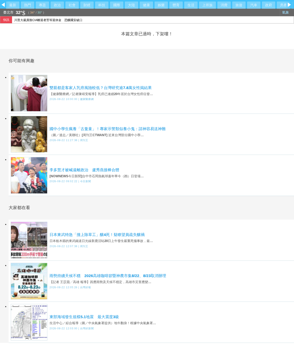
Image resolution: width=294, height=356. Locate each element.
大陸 (131, 5)
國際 (116, 5)
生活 (190, 5)
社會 (72, 5)
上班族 (207, 5)
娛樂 (161, 5)
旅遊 (238, 5)
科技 (101, 5)
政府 (268, 5)
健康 (146, 5)
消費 (224, 5)
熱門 (27, 5)
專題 (42, 5)
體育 (176, 5)
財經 (87, 5)
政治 (57, 5)
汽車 (253, 5)
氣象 (286, 12)
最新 (12, 5)
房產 (283, 5)
